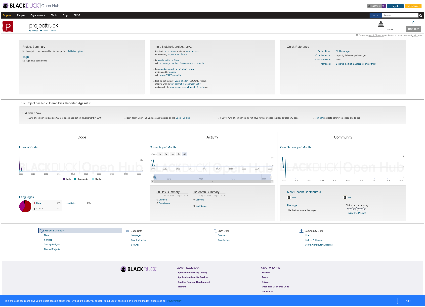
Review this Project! (356, 212)
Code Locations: (323, 55)
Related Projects (52, 249)
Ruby (38, 202)
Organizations (38, 15)
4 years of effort (180, 80)
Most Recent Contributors (304, 192)
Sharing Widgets (52, 244)
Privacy (266, 281)
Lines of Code (28, 147)
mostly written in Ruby (168, 60)
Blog (65, 15)
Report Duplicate (49, 30)
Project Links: (324, 51)
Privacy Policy (174, 300)
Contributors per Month (295, 147)
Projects (6, 15)
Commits (163, 199)
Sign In (395, 6)
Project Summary (54, 230)
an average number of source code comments (182, 63)
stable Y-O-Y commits (170, 75)
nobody (172, 71)
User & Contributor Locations (319, 244)
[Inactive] (381, 24)
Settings (35, 30)
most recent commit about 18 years (187, 86)
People (21, 15)
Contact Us (267, 291)
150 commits (170, 51)
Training (182, 286)
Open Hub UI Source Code (275, 286)
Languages (26, 197)
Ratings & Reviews (314, 240)
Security (135, 244)
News (46, 234)
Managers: (326, 63)
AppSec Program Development (194, 281)
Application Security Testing (192, 272)
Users (308, 235)
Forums (266, 272)
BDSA (77, 15)
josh (349, 197)
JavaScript (71, 202)
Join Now (413, 6)
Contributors (164, 203)
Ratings (292, 205)
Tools (54, 15)
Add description (75, 51)
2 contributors (192, 51)
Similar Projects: (323, 59)
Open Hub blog (183, 117)
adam (294, 197)
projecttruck (43, 25)
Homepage (344, 51)
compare (319, 117)
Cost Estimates (138, 240)
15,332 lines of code (177, 54)
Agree (408, 301)
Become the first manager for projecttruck (356, 63)
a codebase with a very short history (176, 68)
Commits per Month (163, 147)
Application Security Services (193, 277)
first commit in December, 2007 (185, 83)
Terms (265, 277)
